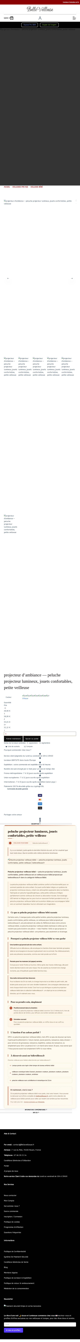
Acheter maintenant (13, 739)
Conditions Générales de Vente (16, 1262)
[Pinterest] (40, 820)
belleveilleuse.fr (42, 1096)
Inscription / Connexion (13, 1217)
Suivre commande (11, 1211)
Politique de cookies (12, 1222)
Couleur (8, 697)
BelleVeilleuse (40, 9)
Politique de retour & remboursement (19, 1283)
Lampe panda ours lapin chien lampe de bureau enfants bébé (32, 1065)
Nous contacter (10, 1195)
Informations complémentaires (35, 1109)
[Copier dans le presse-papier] (40, 821)
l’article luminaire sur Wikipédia (34, 1102)
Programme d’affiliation (13, 1227)
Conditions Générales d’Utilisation (17, 1161)
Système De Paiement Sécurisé (16, 1257)
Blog (6, 1267)
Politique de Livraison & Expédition (17, 1278)
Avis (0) (35, 1112)
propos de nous (11, 1171)
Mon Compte (9, 1201)
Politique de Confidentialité (15, 1251)
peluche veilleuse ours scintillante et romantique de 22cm (30, 1080)
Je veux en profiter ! (13, 1330)
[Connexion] (40, 18)
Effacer (25, 698)
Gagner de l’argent (49, 25)
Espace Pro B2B (30, 25)
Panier (6, 1166)
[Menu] (74, 18)
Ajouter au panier (32, 739)
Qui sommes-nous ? (12, 1206)
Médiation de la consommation (16, 1289)
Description (35, 824)
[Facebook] (40, 818)
